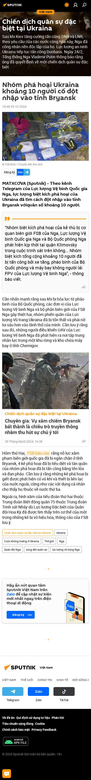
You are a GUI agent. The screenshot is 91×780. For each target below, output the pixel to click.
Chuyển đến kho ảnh (30, 164)
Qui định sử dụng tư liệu (33, 718)
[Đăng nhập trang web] (75, 4)
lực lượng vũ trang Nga (66, 549)
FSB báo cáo (38, 453)
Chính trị (45, 680)
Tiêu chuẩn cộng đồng (17, 723)
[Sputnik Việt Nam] (13, 6)
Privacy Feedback (44, 729)
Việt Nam (9, 680)
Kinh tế (62, 680)
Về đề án (8, 718)
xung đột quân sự (36, 549)
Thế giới (49, 541)
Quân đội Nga (12, 549)
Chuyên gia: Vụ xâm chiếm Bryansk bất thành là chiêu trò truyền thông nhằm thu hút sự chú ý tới (43, 426)
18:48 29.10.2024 (14, 106)
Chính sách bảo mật (16, 729)
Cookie (40, 723)
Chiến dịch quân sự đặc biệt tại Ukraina (41, 414)
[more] (83, 287)
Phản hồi (58, 718)
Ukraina (61, 532)
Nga (61, 541)
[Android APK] (16, 742)
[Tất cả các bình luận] (6, 773)
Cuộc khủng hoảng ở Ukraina (21, 541)
